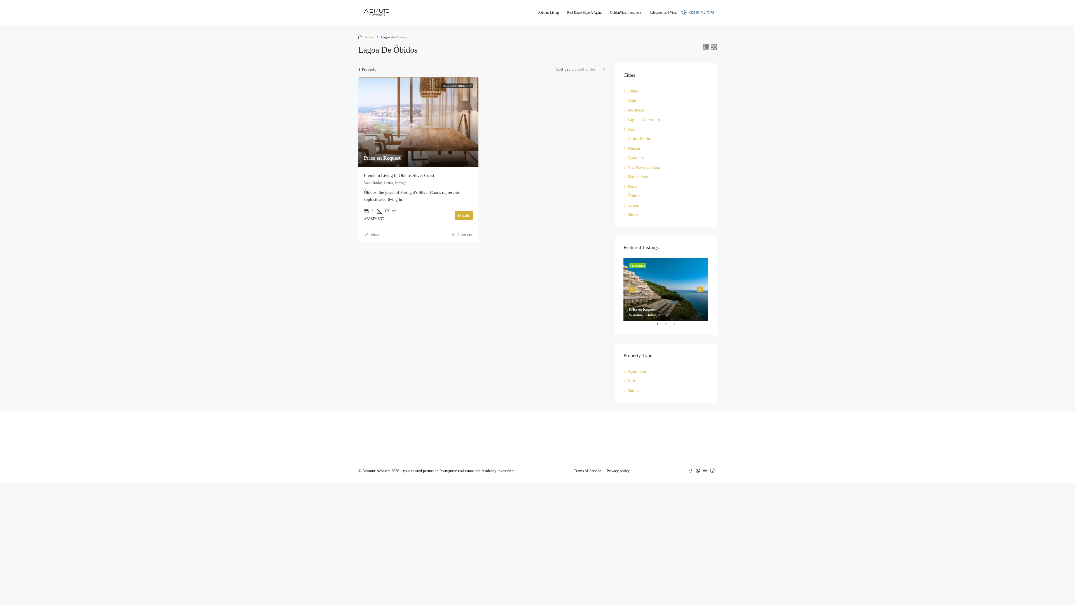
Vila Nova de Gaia (644, 167)
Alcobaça (636, 110)
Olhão (633, 91)
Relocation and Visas (663, 13)
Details (464, 215)
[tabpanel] (665, 289)
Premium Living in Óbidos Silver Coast (399, 175)
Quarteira (636, 157)
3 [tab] (677, 326)
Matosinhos (638, 176)
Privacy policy (618, 471)
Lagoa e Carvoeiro (644, 119)
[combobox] (588, 69)
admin (375, 234)
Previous (632, 289)
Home (369, 37)
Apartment (637, 371)
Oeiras (633, 205)
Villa (632, 381)
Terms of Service (587, 471)
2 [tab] (669, 326)
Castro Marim (639, 138)
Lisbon (634, 100)
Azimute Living (548, 13)
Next (700, 289)
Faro (631, 129)
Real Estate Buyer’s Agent (584, 13)
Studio (633, 390)
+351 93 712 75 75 (701, 13)
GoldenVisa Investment (625, 13)
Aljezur (634, 148)
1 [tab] (660, 326)
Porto (632, 186)
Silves (633, 215)
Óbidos (634, 196)
